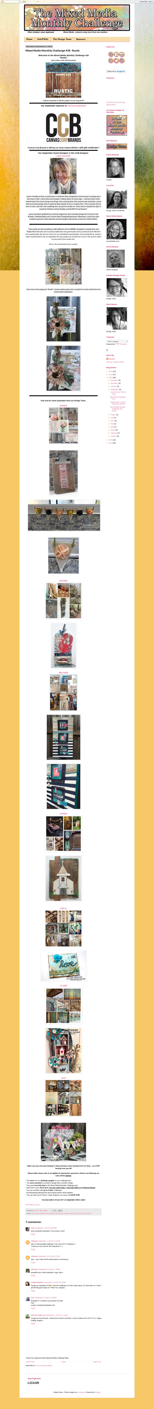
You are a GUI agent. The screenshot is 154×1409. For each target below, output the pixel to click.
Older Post (97, 1362)
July (112, 418)
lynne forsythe (49, 1213)
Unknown (34, 1241)
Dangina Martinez (37, 1282)
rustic (89, 1213)
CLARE (63, 986)
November (114, 383)
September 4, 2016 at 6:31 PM (49, 1256)
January (114, 436)
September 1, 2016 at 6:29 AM (46, 1228)
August (113, 415)
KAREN (63, 814)
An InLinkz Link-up (32, 1205)
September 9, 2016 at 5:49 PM (45, 1298)
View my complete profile (115, 362)
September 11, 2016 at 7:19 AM (56, 1315)
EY (63, 1078)
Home (29, 39)
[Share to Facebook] (59, 1210)
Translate (123, 344)
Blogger (97, 1392)
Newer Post (30, 1362)
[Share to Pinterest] (61, 1210)
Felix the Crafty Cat (38, 1315)
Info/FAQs (42, 39)
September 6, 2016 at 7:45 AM (49, 1269)
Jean (32, 1228)
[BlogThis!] (55, 1210)
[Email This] (53, 1210)
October (114, 386)
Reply (33, 1234)
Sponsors (81, 39)
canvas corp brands (37, 1213)
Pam (32, 1298)
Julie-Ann (34, 1269)
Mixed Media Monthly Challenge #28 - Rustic (117, 409)
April (112, 427)
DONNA (63, 406)
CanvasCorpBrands (76, 106)
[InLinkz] (107, 350)
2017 (111, 374)
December (114, 380)
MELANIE (63, 673)
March (113, 430)
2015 (111, 440)
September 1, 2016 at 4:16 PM (49, 1241)
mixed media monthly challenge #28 (66, 1213)
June (113, 421)
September (115, 389)
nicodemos (81, 1392)
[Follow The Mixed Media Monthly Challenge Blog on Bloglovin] (116, 72)
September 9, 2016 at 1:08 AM (55, 1282)
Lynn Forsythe (63, 156)
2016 (111, 377)
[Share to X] (57, 1210)
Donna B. (112, 359)
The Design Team (62, 39)
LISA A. (63, 908)
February (114, 433)
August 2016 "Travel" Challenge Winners (118, 403)
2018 (111, 371)
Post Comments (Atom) (44, 1365)
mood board (83, 1213)
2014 (111, 443)
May (112, 424)
